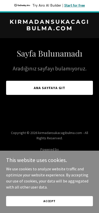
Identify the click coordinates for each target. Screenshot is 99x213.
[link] (49, 28)
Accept (49, 201)
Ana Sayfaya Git (49, 88)
